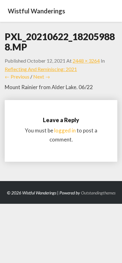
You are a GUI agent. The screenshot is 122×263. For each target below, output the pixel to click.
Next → (41, 76)
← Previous (17, 76)
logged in (65, 130)
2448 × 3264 (86, 61)
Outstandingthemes (98, 192)
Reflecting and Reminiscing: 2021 (41, 69)
